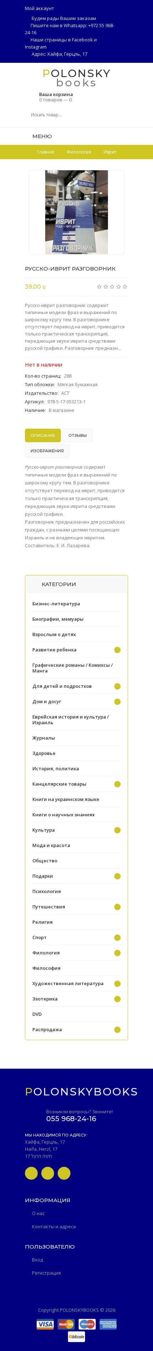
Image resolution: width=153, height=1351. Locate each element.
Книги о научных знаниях (63, 814)
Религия (42, 922)
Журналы (43, 738)
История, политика (55, 768)
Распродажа (47, 1029)
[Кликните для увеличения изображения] (76, 212)
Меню (41, 136)
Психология (46, 891)
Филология (46, 952)
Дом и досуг (46, 701)
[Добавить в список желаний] (115, 180)
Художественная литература (68, 983)
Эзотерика (45, 998)
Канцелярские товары (59, 784)
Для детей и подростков (62, 686)
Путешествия (48, 906)
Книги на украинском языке (65, 799)
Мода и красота (51, 845)
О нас (38, 1213)
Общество (44, 860)
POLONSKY (76, 73)
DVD (37, 1014)
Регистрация (46, 1273)
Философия (46, 968)
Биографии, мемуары (58, 619)
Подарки (42, 876)
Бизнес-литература (56, 603)
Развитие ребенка (54, 649)
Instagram (36, 47)
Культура (43, 830)
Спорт (39, 937)
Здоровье (44, 753)
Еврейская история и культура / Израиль (70, 720)
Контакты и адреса (54, 1226)
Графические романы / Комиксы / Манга (72, 668)
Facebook (82, 39)
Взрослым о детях (54, 634)
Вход (37, 1259)
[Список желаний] (125, 136)
